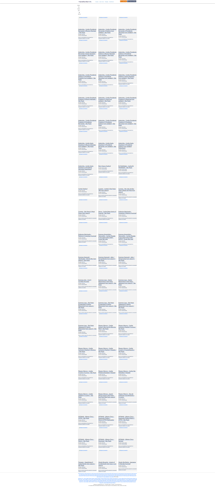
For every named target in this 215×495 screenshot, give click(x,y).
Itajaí (135, 480)
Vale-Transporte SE (126, 475)
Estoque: (79, 35)
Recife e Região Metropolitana (119, 479)
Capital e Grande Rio (92, 480)
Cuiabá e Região (96, 479)
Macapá (96, 478)
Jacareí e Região (123, 481)
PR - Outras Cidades (85, 480)
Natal (104, 480)
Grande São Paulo (101, 481)
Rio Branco (80, 478)
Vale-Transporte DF (121, 473)
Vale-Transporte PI (131, 474)
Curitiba (80, 480)
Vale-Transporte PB (118, 474)
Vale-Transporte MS (98, 474)
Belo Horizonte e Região (131, 478)
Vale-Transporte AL (88, 473)
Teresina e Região (134, 479)
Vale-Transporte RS (113, 475)
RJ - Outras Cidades (99, 480)
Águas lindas (115, 478)
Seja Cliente (124, 1)
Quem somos (101, 1)
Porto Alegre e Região (125, 480)
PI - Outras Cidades (128, 479)
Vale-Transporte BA (108, 473)
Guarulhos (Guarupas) (107, 481)
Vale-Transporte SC (120, 475)
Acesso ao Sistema (132, 1)
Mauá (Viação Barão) (129, 481)
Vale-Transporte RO (100, 475)
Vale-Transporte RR (107, 475)
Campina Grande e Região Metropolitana (107, 479)
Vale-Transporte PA (111, 474)
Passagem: (80, 34)
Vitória (108, 478)
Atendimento (111, 1)
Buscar (79, 14)
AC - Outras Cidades (85, 478)
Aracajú (80, 481)
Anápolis (111, 478)
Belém (100, 479)
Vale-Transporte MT (104, 474)
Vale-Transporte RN (93, 475)
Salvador (99, 478)
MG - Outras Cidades (84, 479)
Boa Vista (113, 480)
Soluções (96, 1)
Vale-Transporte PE (124, 474)
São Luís (125, 478)
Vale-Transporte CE (115, 473)
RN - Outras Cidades (108, 480)
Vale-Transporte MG (91, 474)
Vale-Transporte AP (101, 473)
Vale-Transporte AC (81, 473)
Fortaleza (102, 478)
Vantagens (106, 1)
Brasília (105, 478)
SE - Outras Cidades (85, 481)
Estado (77, 5)
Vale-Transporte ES (128, 473)
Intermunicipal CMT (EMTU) (115, 481)
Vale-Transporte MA (84, 474)
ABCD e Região (91, 481)
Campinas (96, 481)
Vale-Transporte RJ (87, 475)
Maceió (90, 478)
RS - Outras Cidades (119, 480)
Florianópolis (132, 480)
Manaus (93, 478)
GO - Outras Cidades (120, 478)
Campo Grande (90, 479)
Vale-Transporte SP (133, 475)
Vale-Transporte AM (95, 473)
